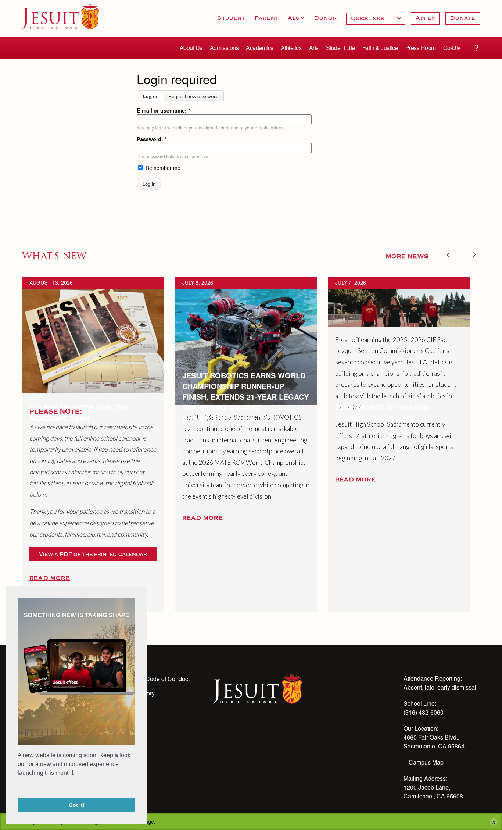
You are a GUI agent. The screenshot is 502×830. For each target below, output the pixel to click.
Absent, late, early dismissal (440, 687)
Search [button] (476, 48)
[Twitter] (257, 731)
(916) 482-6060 (424, 712)
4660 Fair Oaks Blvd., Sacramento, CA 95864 (434, 741)
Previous (450, 254)
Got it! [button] (77, 805)
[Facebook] (277, 731)
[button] (19, 788)
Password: (151, 139)
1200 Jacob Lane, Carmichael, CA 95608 (433, 791)
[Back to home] (60, 16)
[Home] (258, 688)
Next (472, 254)
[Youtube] (217, 731)
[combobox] (375, 19)
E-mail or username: (163, 110)
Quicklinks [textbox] (376, 18)
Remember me (162, 167)
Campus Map (426, 762)
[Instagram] (237, 731)
